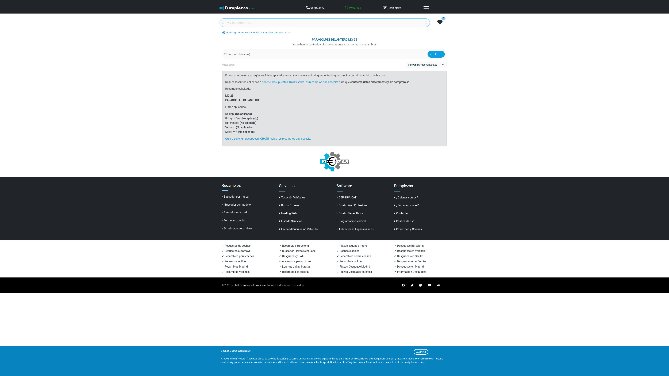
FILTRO (437, 54)
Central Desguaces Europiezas (248, 285)
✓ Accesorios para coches (295, 261)
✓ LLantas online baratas (294, 266)
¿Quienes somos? (407, 197)
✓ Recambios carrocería (294, 271)
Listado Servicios (291, 221)
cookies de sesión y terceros (283, 358)
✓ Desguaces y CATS (292, 256)
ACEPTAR (421, 352)
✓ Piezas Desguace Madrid (353, 266)
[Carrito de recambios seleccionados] (440, 23)
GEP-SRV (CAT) (348, 197)
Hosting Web (289, 213)
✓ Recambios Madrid (235, 266)
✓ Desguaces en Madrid (409, 266)
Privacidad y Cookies (409, 229)
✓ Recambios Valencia (236, 271)
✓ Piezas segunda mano (352, 245)
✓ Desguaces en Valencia (410, 251)
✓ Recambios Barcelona (294, 245)
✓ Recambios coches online (354, 256)
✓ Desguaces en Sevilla (408, 256)
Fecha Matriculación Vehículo (299, 229)
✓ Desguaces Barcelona (409, 245)
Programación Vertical (352, 221)
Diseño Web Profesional (353, 205)
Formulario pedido (235, 220)
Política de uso (405, 221)
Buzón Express (290, 205)
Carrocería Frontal (249, 32)
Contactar (402, 213)
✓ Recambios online (349, 261)
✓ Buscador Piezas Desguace (297, 251)
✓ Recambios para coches (238, 256)
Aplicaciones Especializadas (356, 229)
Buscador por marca (236, 196)
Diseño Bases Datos (351, 213)
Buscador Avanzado (236, 212)
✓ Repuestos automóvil (236, 251)
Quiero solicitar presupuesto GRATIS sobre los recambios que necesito (268, 138)
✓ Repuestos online (234, 261)
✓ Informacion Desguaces (410, 271)
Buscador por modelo (237, 204)
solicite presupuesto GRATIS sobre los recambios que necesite (300, 82)
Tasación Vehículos (293, 197)
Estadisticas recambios (238, 228)
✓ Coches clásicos (348, 251)
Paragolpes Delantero (272, 32)
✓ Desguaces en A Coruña (410, 261)
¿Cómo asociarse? (407, 205)
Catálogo (232, 32)
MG (288, 32)
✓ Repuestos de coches (236, 245)
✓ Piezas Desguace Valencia (354, 271)
